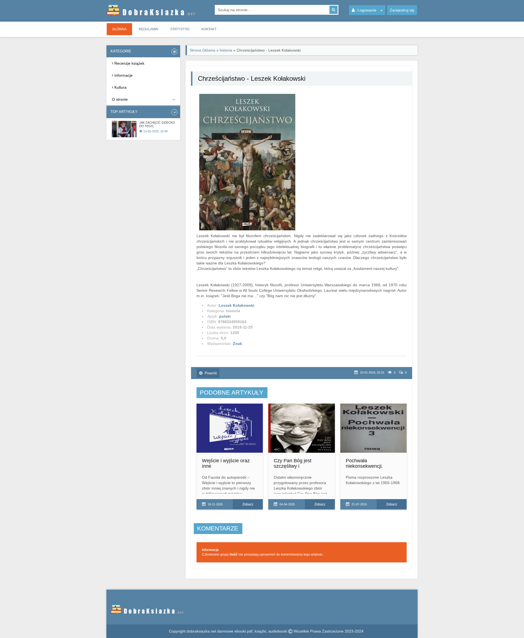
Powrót (211, 373)
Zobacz (247, 504)
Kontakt (208, 29)
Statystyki (179, 29)
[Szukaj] (333, 10)
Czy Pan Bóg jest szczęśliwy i (292, 463)
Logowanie (367, 10)
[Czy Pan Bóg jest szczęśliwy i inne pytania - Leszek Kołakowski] (301, 428)
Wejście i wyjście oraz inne (226, 463)
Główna (119, 29)
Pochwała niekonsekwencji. (364, 463)
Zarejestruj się (402, 10)
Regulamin (148, 29)
